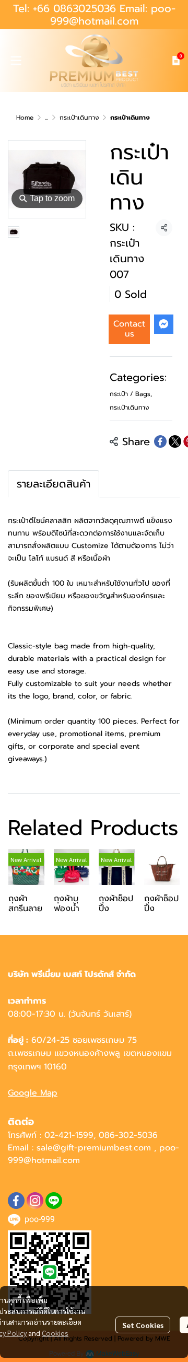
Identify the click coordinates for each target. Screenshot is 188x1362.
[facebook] (16, 1200)
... (46, 117)
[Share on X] (175, 441)
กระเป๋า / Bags (131, 394)
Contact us (129, 329)
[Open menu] (15, 60)
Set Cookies (142, 1325)
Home (24, 117)
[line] (53, 1200)
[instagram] (35, 1200)
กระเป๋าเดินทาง (79, 117)
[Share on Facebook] (160, 441)
